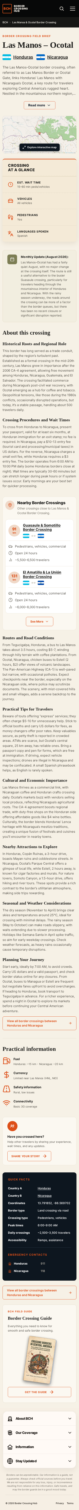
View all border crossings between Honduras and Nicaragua (32, 1023)
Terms (70, 1503)
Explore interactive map (42, 147)
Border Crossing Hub (26, 1503)
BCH (5, 22)
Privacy (60, 1503)
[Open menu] (72, 9)
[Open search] (62, 9)
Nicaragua (45, 1195)
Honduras (44, 1188)
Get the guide (36, 1392)
